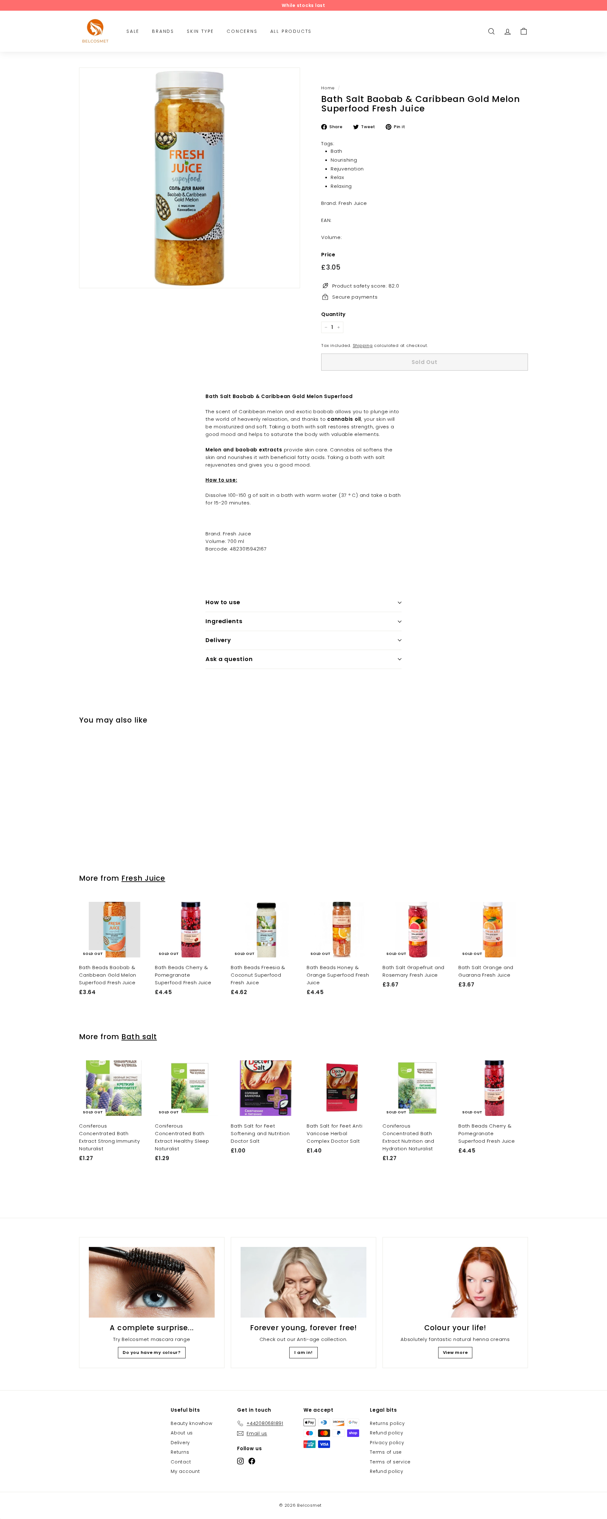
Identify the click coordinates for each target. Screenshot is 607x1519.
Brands (163, 31)
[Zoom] (189, 178)
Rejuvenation (347, 168)
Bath (336, 151)
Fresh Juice (143, 878)
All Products (291, 31)
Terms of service (390, 1462)
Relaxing (341, 186)
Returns (180, 1452)
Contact (181, 1462)
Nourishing (344, 160)
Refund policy (386, 1433)
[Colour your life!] (455, 1282)
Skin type (200, 31)
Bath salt (139, 1037)
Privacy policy (387, 1442)
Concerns (242, 31)
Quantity (333, 314)
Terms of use (386, 1452)
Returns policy (387, 1423)
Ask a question (229, 659)
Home (328, 88)
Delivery (218, 640)
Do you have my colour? (152, 1352)
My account (185, 1471)
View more (455, 1352)
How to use (222, 602)
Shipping (363, 345)
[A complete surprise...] (152, 1282)
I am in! (303, 1352)
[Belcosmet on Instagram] (240, 1460)
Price (328, 254)
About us (182, 1433)
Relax (337, 177)
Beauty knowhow (191, 1423)
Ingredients (223, 621)
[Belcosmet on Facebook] (251, 1460)
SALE (132, 31)
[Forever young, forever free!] (303, 1282)
